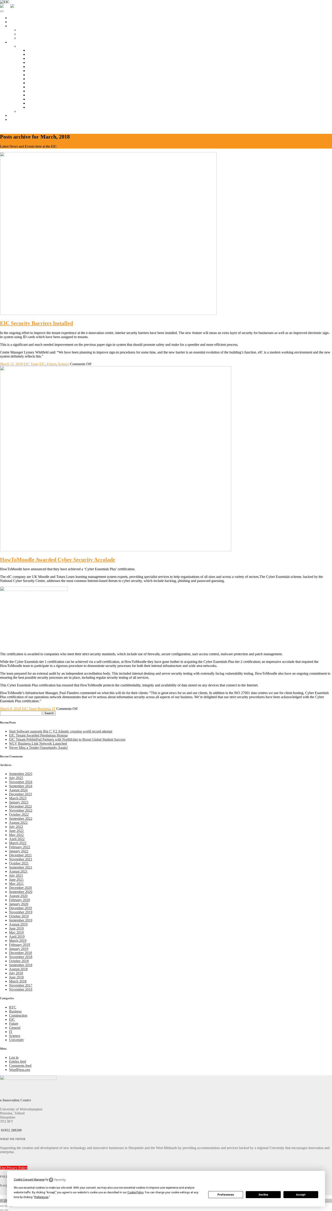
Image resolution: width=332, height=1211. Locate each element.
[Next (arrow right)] (6, 1210)
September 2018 (20, 965)
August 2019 (18, 924)
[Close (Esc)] (2, 1206)
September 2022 (20, 818)
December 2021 (20, 855)
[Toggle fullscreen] (6, 1206)
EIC (42, 364)
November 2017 (20, 985)
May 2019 (16, 932)
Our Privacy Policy (13, 1168)
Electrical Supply (39, 87)
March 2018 (17, 981)
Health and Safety (40, 95)
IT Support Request (41, 75)
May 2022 (16, 835)
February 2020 (19, 900)
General (14, 1028)
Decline (263, 1194)
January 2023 (18, 802)
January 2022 (18, 851)
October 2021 (19, 863)
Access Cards (37, 62)
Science (63, 364)
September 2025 (20, 774)
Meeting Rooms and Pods (45, 54)
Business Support (21, 115)
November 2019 (20, 912)
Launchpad (26, 30)
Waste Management (41, 99)
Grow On (25, 38)
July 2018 (16, 973)
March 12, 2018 (11, 364)
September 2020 (20, 892)
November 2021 (20, 859)
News (13, 119)
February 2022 (19, 847)
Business (43, 709)
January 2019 (18, 949)
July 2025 (16, 778)
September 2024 (20, 786)
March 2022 (17, 843)
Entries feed (17, 1061)
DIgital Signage (38, 91)
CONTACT (9, 127)
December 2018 (20, 953)
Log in (14, 1057)
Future (51, 364)
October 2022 (19, 814)
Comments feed (20, 1065)
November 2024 (20, 782)
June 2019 (16, 928)
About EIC (17, 22)
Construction (18, 1015)
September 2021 (20, 867)
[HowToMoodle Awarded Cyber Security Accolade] (115, 550)
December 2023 (20, 794)
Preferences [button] (41, 1197)
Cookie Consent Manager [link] (29, 1179)
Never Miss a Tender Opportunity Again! (38, 747)
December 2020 (20, 888)
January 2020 (18, 904)
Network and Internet (42, 71)
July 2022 (16, 827)
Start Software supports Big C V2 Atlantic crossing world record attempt (60, 731)
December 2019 (20, 908)
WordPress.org (19, 1070)
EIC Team (31, 364)
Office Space (18, 26)
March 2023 (17, 798)
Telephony (34, 79)
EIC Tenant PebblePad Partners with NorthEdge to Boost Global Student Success (67, 739)
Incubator (25, 34)
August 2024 (18, 790)
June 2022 (16, 831)
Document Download (42, 103)
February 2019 (19, 945)
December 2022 (20, 806)
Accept (301, 1194)
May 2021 (16, 884)
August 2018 (18, 969)
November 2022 (20, 810)
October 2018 (19, 961)
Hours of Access (39, 58)
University (16, 1040)
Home (13, 18)
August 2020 (18, 896)
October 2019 (19, 916)
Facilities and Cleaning (43, 66)
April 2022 (17, 839)
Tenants (14, 42)
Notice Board (36, 50)
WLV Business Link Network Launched (38, 743)
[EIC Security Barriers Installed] (108, 314)
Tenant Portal (27, 46)
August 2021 (18, 871)
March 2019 (17, 940)
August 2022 (18, 823)
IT (53, 709)
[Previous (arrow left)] (2, 1210)
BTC (12, 1007)
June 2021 (16, 879)
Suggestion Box (38, 107)
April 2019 (17, 936)
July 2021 (16, 875)
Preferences (225, 1194)
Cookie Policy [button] (135, 1192)
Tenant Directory (30, 111)
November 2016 (20, 989)
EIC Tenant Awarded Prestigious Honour (38, 735)
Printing (32, 83)
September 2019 (20, 920)
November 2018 (20, 957)
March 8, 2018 (10, 709)
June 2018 (16, 977)
